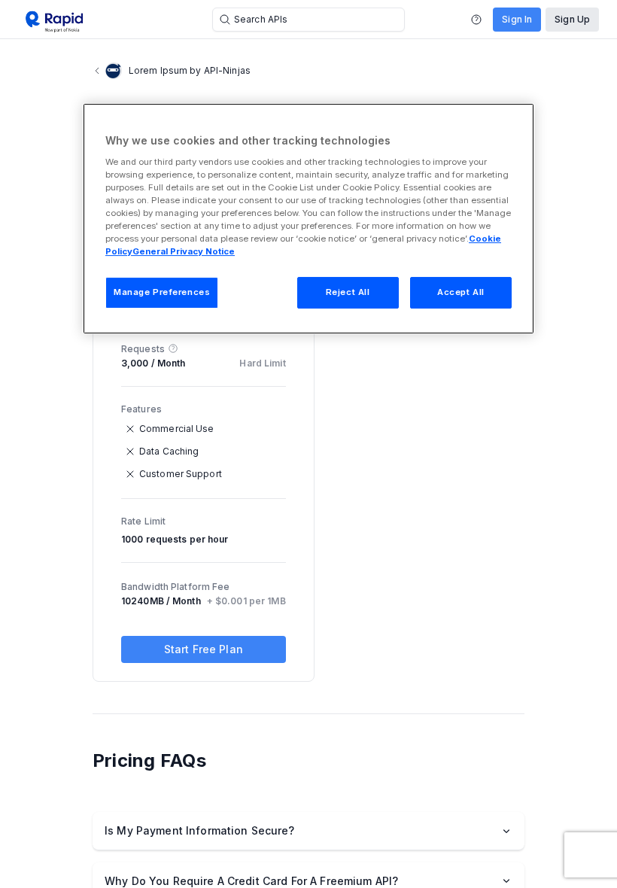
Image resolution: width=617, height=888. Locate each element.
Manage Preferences (162, 292)
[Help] (476, 20)
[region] (308, 218)
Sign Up (572, 19)
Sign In (517, 19)
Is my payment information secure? (200, 830)
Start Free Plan (203, 649)
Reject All (348, 292)
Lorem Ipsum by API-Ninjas (190, 70)
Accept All (461, 292)
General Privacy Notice (183, 251)
